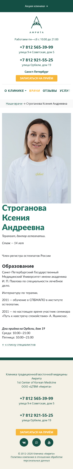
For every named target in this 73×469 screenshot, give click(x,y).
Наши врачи (14, 103)
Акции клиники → (36, 6)
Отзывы (50, 91)
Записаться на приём (36, 78)
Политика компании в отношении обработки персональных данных (36, 458)
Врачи (34, 91)
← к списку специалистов (18, 345)
